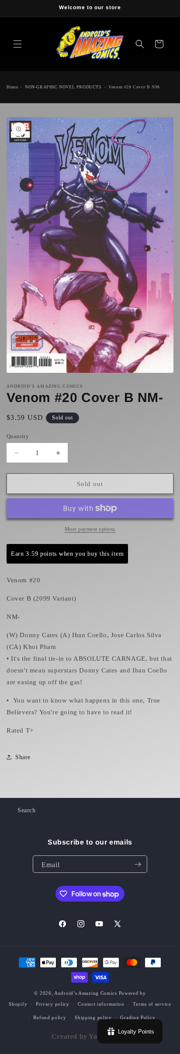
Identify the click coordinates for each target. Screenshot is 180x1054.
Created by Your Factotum (94, 1036)
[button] (17, 44)
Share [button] (23, 757)
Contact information (101, 1004)
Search (26, 810)
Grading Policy (137, 1017)
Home (12, 86)
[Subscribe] (137, 864)
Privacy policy (52, 1004)
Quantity (18, 436)
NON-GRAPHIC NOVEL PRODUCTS (63, 86)
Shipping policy (93, 1017)
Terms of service (152, 1004)
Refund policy (49, 1017)
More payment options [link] (90, 529)
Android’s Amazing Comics (85, 993)
